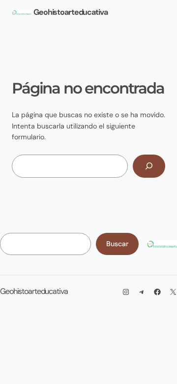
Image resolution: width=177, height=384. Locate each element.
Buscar (117, 243)
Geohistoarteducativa (70, 12)
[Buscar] (149, 166)
